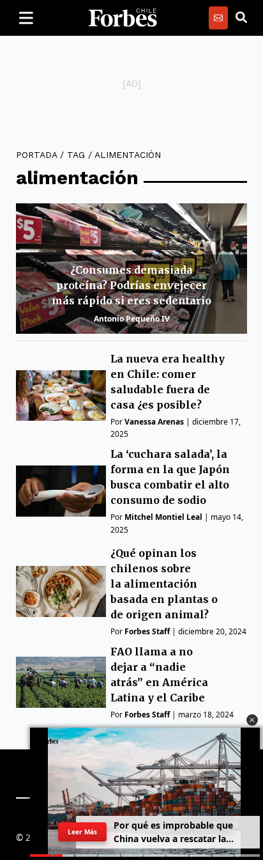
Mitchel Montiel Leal (163, 517)
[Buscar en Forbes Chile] (241, 18)
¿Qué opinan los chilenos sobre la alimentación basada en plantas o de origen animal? (164, 584)
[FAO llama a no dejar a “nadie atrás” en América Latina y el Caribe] (61, 682)
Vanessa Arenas (154, 421)
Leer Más (82, 831)
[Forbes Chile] (122, 18)
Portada (36, 155)
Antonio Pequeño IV (132, 318)
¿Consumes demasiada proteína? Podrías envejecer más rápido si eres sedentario (131, 285)
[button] (252, 720)
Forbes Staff (147, 631)
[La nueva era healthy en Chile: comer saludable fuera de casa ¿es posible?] (61, 395)
